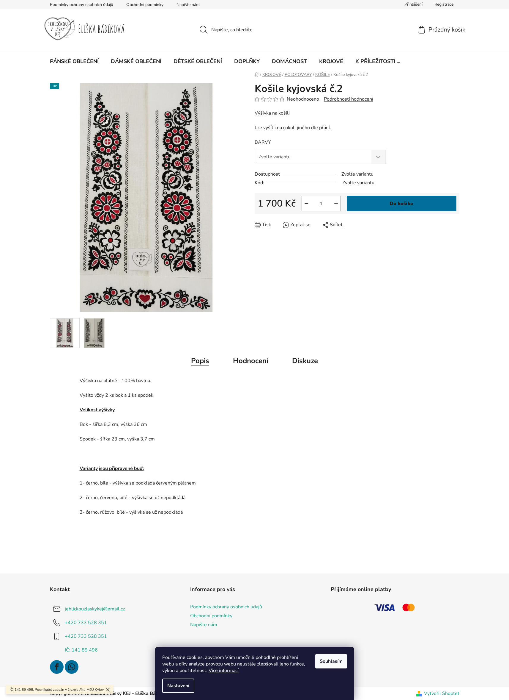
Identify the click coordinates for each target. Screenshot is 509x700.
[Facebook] (57, 667)
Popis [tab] (200, 360)
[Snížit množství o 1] (306, 203)
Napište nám (188, 4)
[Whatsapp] (71, 667)
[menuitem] (74, 61)
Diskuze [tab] (305, 360)
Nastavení (178, 685)
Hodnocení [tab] (250, 360)
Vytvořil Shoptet (441, 693)
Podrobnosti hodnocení (348, 99)
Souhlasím (331, 661)
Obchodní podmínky (144, 4)
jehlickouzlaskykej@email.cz (95, 609)
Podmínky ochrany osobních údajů (81, 4)
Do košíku (401, 203)
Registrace (443, 4)
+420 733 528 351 (86, 622)
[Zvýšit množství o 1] (336, 203)
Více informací (224, 670)
